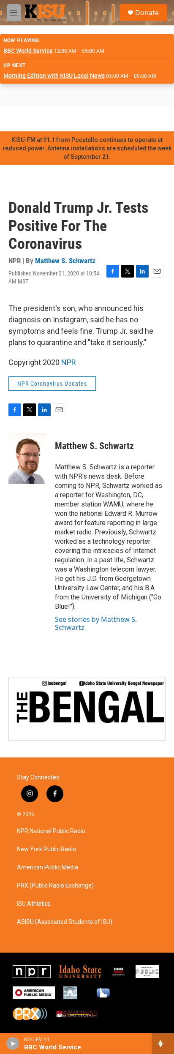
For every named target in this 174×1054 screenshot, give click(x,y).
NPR (68, 362)
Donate (147, 12)
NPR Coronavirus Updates (52, 383)
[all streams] (163, 1043)
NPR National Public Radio (51, 831)
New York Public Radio (46, 849)
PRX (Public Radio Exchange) (55, 885)
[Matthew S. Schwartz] (27, 458)
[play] (13, 1043)
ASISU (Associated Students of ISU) (64, 922)
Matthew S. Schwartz (65, 260)
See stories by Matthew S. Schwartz (96, 623)
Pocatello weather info (135, 118)
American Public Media (47, 867)
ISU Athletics (34, 904)
